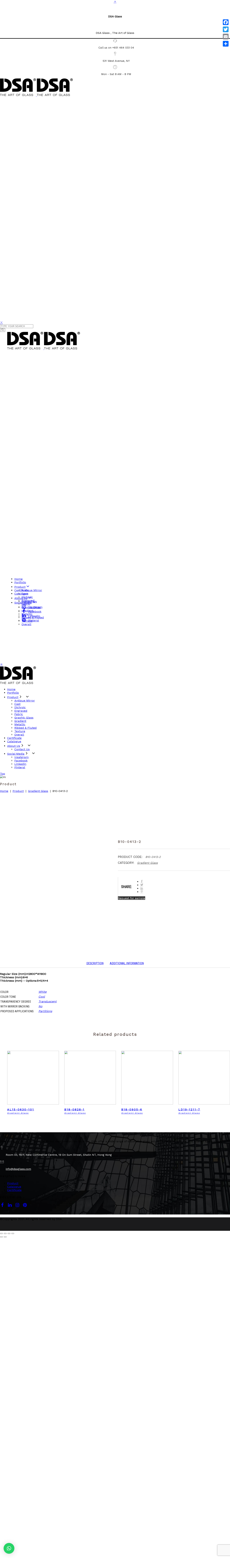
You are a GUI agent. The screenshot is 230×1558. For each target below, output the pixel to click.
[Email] (225, 36)
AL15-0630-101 (20, 1109)
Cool (41, 996)
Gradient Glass (38, 791)
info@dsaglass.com (18, 1169)
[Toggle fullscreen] (9, 1233)
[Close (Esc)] (1, 1233)
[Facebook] (225, 22)
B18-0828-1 (74, 1109)
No (40, 1006)
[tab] (95, 963)
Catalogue (14, 1186)
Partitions (45, 1011)
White (42, 991)
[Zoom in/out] (12, 1233)
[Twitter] (225, 29)
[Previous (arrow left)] (1, 1236)
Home (4, 791)
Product (18, 791)
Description (95, 963)
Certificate (14, 1190)
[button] (9, 1548)
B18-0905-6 (131, 1109)
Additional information (127, 963)
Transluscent (47, 1001)
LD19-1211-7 (189, 1109)
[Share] (225, 43)
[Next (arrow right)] (5, 1236)
